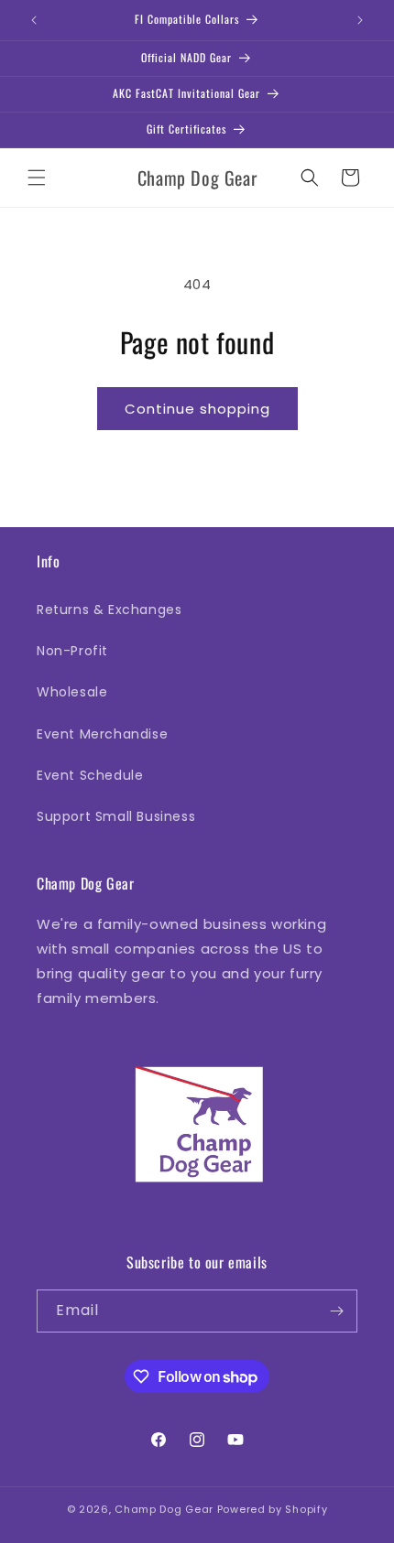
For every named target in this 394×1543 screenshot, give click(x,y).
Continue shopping (197, 408)
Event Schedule (90, 775)
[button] (36, 177)
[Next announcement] (360, 20)
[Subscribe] (336, 1311)
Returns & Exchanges (109, 609)
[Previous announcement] (34, 20)
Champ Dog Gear (164, 1509)
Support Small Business (116, 816)
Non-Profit (72, 651)
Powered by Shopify (272, 1509)
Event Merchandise (102, 734)
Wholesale (72, 692)
